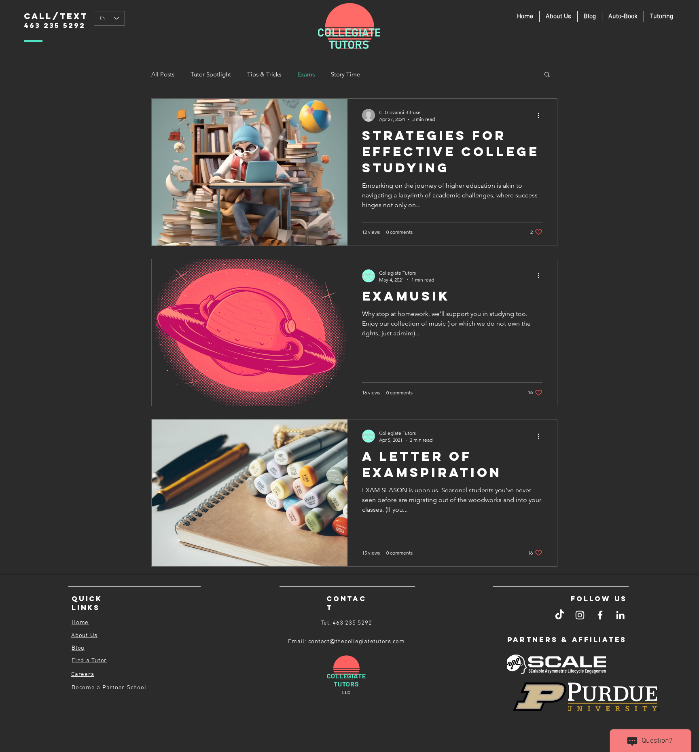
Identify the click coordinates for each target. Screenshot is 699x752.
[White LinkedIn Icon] (620, 615)
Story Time (345, 74)
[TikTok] (560, 615)
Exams (306, 74)
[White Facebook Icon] (600, 615)
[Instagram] (580, 615)
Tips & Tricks (264, 74)
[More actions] (541, 115)
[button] (661, 16)
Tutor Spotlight (211, 74)
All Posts (162, 74)
